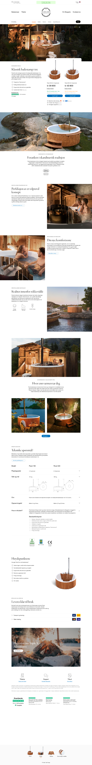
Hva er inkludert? (17, 510)
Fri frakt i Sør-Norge (46, 762)
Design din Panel (22, 681)
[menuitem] (30, 753)
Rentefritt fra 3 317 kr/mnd (52, 93)
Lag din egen (55, 95)
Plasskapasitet (16, 471)
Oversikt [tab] (34, 22)
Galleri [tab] (39, 22)
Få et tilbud (69, 681)
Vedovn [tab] (44, 22)
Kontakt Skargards (46, 681)
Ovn (13, 497)
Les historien (18, 650)
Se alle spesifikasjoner (18, 460)
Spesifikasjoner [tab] (56, 22)
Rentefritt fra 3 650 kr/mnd (70, 93)
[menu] (15, 11)
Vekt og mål (15, 477)
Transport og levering (19, 615)
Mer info (25, 89)
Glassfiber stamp (52, 253)
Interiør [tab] (49, 22)
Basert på (18, 703)
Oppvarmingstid (17, 503)
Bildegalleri (45, 436)
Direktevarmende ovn (17, 205)
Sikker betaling (17, 619)
